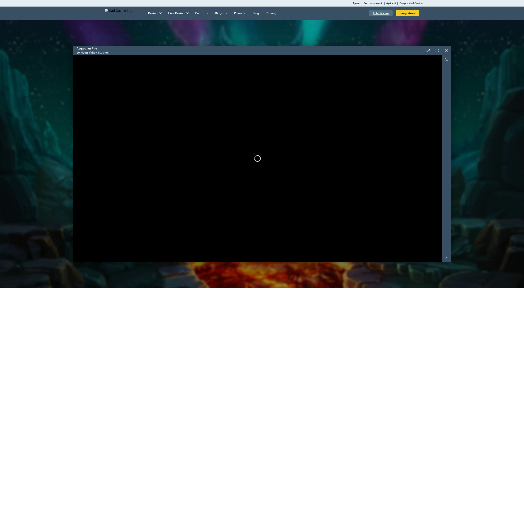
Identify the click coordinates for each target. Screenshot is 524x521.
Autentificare (381, 13)
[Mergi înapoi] (446, 50)
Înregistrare (408, 13)
